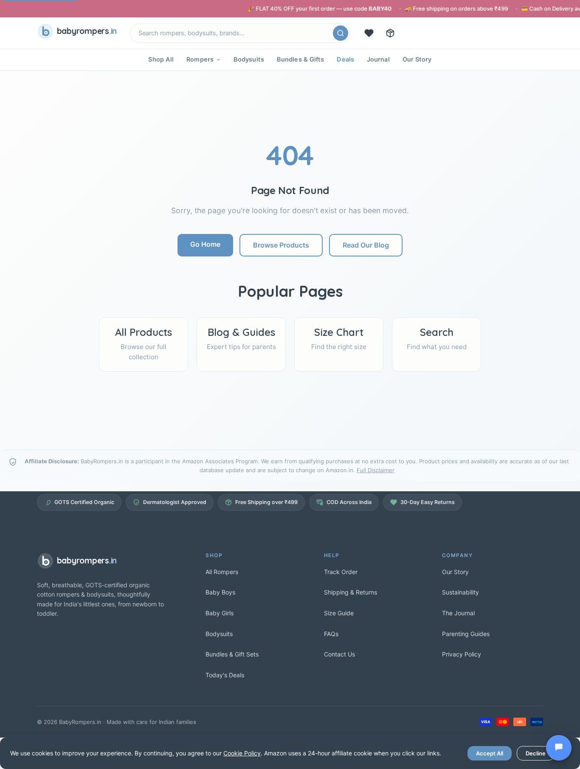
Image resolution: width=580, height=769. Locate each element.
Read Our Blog (366, 245)
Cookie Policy (242, 753)
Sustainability (460, 592)
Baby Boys (220, 592)
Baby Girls (220, 613)
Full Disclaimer (375, 470)
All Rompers (222, 571)
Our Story (417, 59)
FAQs (331, 633)
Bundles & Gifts (300, 59)
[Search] (340, 33)
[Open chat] (559, 748)
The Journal (458, 613)
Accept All (489, 753)
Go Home (205, 244)
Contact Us (339, 654)
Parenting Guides (466, 633)
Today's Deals (225, 675)
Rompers (200, 59)
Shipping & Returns (350, 592)
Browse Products (281, 245)
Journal (378, 59)
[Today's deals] (369, 33)
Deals (345, 59)
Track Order (341, 571)
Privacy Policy (461, 654)
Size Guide (339, 613)
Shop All (161, 59)
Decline (536, 753)
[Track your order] (390, 33)
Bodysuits (249, 59)
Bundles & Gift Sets (232, 654)
